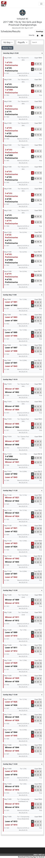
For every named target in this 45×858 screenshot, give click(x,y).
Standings (39, 31)
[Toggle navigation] (41, 4)
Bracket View (7, 48)
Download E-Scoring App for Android (31, 857)
